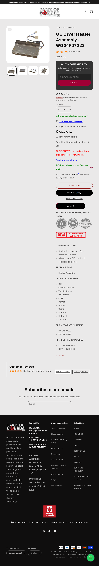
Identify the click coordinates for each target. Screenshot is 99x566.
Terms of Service (58, 428)
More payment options (74, 198)
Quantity (59, 104)
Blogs (53, 480)
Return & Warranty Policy (59, 441)
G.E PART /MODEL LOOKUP (81, 478)
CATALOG (78, 440)
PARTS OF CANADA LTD (65, 552)
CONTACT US (79, 451)
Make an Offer (71, 206)
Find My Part (56, 485)
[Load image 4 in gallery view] (44, 70)
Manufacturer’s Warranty (71, 122)
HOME (76, 428)
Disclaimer (55, 454)
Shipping (59, 97)
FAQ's (76, 457)
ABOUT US (78, 434)
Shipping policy (57, 434)
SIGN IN (77, 462)
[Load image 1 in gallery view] (11, 70)
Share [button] (61, 356)
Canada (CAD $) (15, 553)
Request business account (58, 467)
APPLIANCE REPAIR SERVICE (82, 486)
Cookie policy (57, 460)
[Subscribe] (69, 404)
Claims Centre (57, 474)
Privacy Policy (57, 448)
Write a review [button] (63, 372)
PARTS (76, 445)
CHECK (74, 83)
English (34, 553)
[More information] (91, 167)
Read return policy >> (66, 160)
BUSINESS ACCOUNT (78, 469)
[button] (7, 11)
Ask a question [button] (81, 372)
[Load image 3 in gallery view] (33, 70)
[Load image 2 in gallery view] (22, 70)
